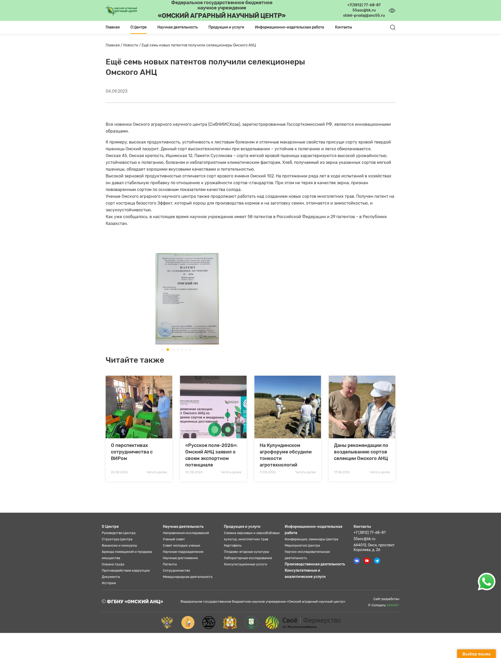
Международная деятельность (187, 577)
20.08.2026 (193, 472)
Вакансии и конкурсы (119, 545)
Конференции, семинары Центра (311, 539)
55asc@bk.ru (364, 539)
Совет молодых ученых (181, 545)
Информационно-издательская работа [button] (289, 27)
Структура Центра (117, 539)
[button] (162, 350)
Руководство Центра (118, 533)
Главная (113, 27)
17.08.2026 (268, 472)
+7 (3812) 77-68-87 (370, 532)
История (109, 583)
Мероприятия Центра (302, 545)
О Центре (110, 526)
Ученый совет (174, 539)
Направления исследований (186, 533)
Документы (111, 577)
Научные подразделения (183, 552)
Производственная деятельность (315, 564)
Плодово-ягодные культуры (246, 552)
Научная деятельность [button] (177, 27)
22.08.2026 (119, 472)
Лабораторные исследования (248, 558)
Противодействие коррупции (126, 570)
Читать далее (157, 472)
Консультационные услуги (245, 564)
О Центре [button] (138, 27)
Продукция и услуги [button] (226, 27)
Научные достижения (180, 558)
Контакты (343, 27)
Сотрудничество (176, 570)
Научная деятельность (183, 526)
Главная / (114, 45)
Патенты (170, 564)
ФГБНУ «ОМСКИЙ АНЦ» (134, 602)
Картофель (232, 545)
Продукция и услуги (242, 526)
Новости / (132, 45)
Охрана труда (113, 564)
